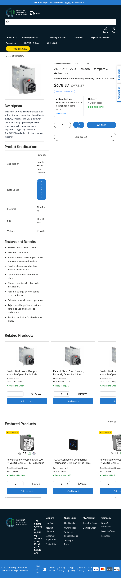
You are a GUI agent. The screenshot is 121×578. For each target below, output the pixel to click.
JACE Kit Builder (31, 43)
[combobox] (60, 22)
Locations (78, 37)
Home (7, 56)
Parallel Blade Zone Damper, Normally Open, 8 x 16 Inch (22, 373)
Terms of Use (52, 569)
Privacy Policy (62, 569)
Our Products (70, 528)
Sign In (68, 2)
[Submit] (8, 22)
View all (112, 421)
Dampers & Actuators (62, 63)
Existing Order (89, 528)
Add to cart (78, 125)
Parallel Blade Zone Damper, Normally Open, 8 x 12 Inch (68, 373)
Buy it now (101, 125)
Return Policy (82, 569)
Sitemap (90, 569)
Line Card (50, 523)
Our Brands (69, 523)
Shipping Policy (71, 569)
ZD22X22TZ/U (18, 56)
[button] (114, 28)
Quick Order (52, 43)
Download (41, 189)
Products (10, 37)
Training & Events (58, 37)
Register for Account (100, 37)
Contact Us (11, 43)
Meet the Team (108, 531)
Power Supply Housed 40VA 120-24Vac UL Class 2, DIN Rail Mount (25, 461)
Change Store (61, 113)
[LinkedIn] (45, 569)
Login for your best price (64, 91)
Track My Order (90, 523)
